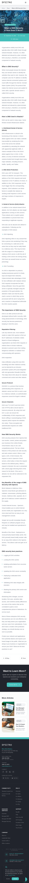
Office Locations (6, 843)
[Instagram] (6, 772)
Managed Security (6, 821)
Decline (8, 878)
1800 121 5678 (5, 764)
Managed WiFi (5, 816)
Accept (15, 878)
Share (24, 658)
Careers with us (6, 840)
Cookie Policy (12, 875)
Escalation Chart (20, 822)
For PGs (18, 804)
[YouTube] (13, 772)
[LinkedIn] (10, 772)
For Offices (18, 796)
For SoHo (18, 793)
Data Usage (19, 825)
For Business (19, 799)
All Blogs (7, 658)
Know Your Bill (19, 817)
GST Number (19, 819)
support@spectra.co (7, 766)
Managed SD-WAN (6, 818)
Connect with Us (13, 684)
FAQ (17, 814)
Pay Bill (17, 812)
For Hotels (18, 801)
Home (3, 8)
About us (4, 835)
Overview (18, 791)
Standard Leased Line (7, 791)
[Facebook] (3, 772)
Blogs (8, 8)
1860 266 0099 (5, 758)
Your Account (19, 827)
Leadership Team (6, 838)
